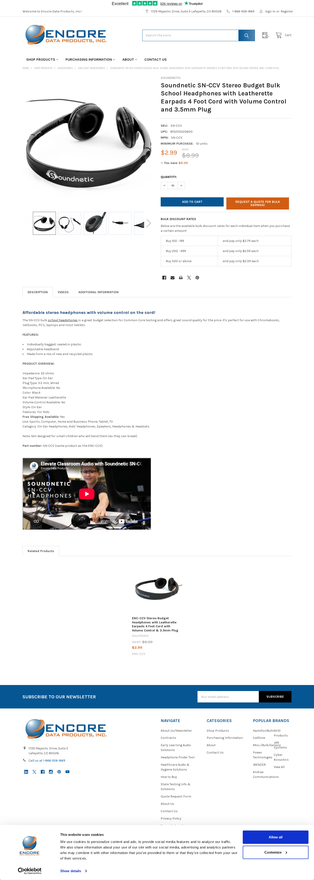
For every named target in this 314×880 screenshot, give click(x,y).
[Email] (172, 277)
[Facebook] (164, 277)
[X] (189, 277)
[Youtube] (67, 771)
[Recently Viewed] (266, 35)
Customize (273, 852)
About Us (167, 804)
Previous (27, 223)
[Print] (180, 277)
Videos (63, 292)
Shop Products (40, 59)
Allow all (276, 837)
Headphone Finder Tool (177, 757)
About (128, 59)
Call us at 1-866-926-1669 (47, 760)
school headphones (63, 320)
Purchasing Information (89, 59)
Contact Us (155, 59)
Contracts (168, 738)
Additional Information (98, 292)
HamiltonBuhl (263, 731)
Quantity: (169, 177)
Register (287, 11)
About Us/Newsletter (176, 731)
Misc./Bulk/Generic (267, 745)
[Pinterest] (197, 277)
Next (148, 223)
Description (38, 292)
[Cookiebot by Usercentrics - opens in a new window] (30, 871)
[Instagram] (50, 771)
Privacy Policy (171, 818)
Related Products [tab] (41, 551)
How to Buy (169, 777)
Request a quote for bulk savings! (257, 203)
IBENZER (259, 765)
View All (279, 767)
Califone (259, 738)
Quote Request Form (176, 796)
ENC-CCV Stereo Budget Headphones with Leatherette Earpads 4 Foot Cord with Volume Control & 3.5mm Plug (155, 624)
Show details (70, 871)
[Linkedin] (26, 771)
